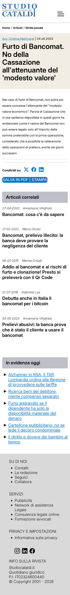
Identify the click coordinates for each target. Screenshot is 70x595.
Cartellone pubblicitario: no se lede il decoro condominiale (36, 428)
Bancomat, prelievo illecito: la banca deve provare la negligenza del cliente (32, 241)
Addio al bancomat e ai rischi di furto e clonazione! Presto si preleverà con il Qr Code (34, 272)
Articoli (18, 27)
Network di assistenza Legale (34, 507)
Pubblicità (23, 500)
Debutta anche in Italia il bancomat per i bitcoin (26, 301)
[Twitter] (26, 169)
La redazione (26, 472)
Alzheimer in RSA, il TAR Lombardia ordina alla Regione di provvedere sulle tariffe (37, 379)
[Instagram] (17, 551)
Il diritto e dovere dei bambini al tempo (38, 439)
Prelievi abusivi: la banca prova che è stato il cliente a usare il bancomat (34, 330)
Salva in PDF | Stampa (25, 179)
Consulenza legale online (37, 514)
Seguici (21, 477)
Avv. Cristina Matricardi (18, 39)
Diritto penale (34, 27)
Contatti (21, 468)
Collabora (23, 481)
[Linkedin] (41, 169)
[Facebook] (33, 169)
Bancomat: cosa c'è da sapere (33, 214)
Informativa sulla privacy (36, 537)
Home (6, 27)
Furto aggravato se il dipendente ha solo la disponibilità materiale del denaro (32, 411)
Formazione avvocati (33, 519)
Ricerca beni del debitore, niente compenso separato (33, 394)
